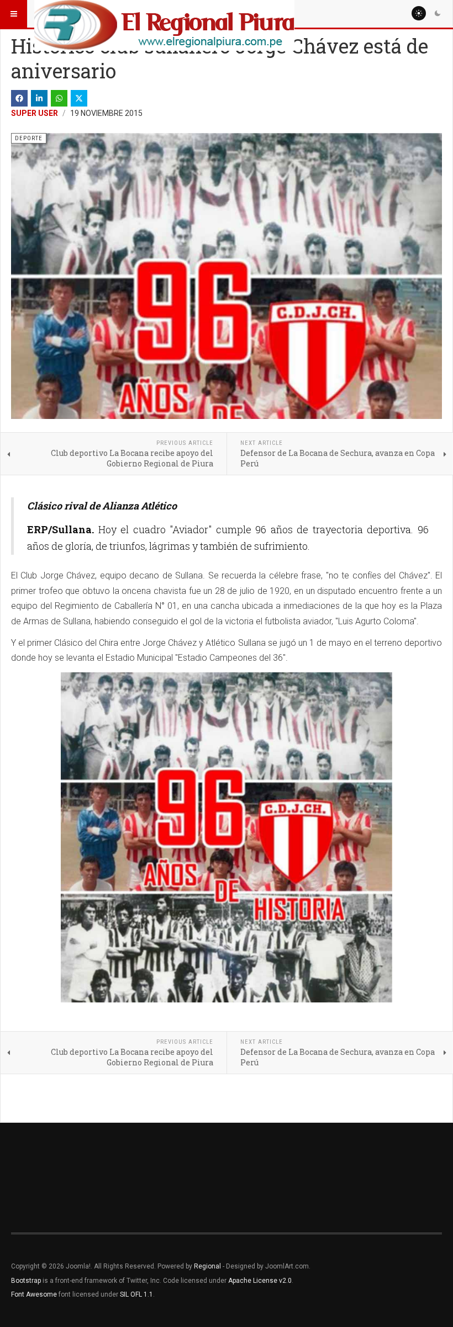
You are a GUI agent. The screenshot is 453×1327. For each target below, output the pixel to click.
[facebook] (19, 98)
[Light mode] (419, 13)
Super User (34, 113)
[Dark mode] (437, 13)
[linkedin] (39, 98)
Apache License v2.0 (260, 1280)
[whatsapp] (59, 98)
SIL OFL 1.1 (136, 1294)
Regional (207, 1266)
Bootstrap (26, 1280)
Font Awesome (34, 1294)
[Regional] (164, 14)
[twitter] (79, 98)
